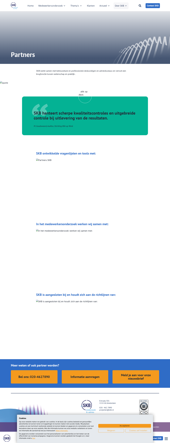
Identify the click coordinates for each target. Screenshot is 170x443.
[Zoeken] (140, 5)
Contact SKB (153, 5)
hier (33, 438)
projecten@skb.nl (106, 410)
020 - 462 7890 (105, 407)
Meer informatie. (62, 431)
